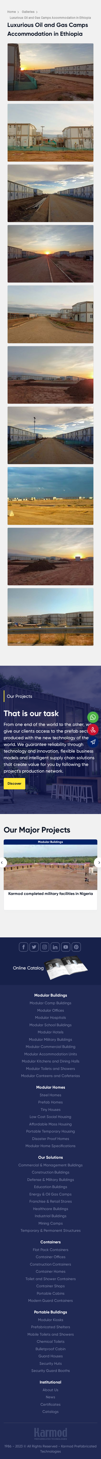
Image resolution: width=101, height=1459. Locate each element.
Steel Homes (50, 1095)
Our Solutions (50, 1157)
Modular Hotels (50, 1032)
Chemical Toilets (50, 1341)
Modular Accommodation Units (50, 1054)
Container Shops (50, 1286)
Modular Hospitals (50, 1017)
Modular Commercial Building (51, 1046)
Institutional (50, 1382)
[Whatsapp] (93, 717)
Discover (14, 783)
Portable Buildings (50, 1312)
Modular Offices (50, 1010)
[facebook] (23, 947)
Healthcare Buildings (50, 1209)
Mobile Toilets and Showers (50, 1334)
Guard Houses (50, 1356)
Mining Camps (50, 1223)
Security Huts (50, 1363)
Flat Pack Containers (50, 1250)
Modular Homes (50, 1087)
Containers (50, 1242)
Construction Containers (50, 1264)
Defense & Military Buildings (50, 1179)
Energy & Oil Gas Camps (50, 1194)
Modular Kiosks (50, 1320)
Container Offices (50, 1257)
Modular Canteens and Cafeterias (50, 1076)
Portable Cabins (50, 1293)
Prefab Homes (50, 1102)
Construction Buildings (50, 1172)
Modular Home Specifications (50, 1146)
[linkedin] (55, 947)
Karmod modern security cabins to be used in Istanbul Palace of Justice (56, 896)
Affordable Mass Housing (50, 1124)
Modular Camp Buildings (50, 1003)
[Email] (93, 742)
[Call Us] (93, 729)
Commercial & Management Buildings (50, 1165)
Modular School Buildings (50, 1025)
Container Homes (50, 1271)
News (50, 1397)
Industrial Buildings (50, 1216)
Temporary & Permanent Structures (51, 1230)
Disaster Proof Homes (50, 1139)
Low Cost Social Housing (50, 1117)
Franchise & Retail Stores (50, 1201)
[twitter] (34, 947)
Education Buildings (50, 1187)
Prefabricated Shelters (50, 1327)
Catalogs (50, 1411)
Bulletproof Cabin (50, 1349)
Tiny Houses (51, 1109)
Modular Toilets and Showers (50, 1068)
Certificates (50, 1404)
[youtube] (65, 947)
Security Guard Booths (50, 1370)
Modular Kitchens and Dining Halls (50, 1061)
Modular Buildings (50, 995)
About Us (50, 1390)
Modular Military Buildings (50, 1039)
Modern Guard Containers (50, 1300)
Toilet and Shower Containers (50, 1279)
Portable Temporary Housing (50, 1131)
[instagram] (44, 947)
